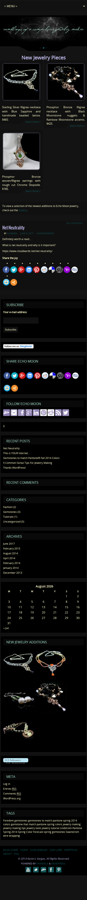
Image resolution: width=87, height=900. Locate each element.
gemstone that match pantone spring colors (36, 824)
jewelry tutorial (50, 828)
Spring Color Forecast (30, 832)
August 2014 (10, 553)
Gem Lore (56, 850)
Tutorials (8, 517)
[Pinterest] (36, 269)
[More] (13, 282)
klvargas (12, 233)
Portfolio (70, 850)
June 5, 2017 (26, 233)
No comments (74, 223)
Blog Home (10, 850)
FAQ (16, 854)
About (7, 854)
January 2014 (11, 568)
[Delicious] (51, 269)
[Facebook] (6, 269)
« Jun (6, 628)
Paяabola (42, 863)
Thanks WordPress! (14, 467)
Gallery (23, 210)
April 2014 (9, 558)
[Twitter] (13, 269)
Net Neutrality (13, 227)
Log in (6, 784)
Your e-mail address (15, 312)
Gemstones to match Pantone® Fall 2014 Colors (31, 458)
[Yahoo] (67, 269)
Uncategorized (45, 233)
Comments (12, 793)
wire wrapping (11, 835)
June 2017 (9, 543)
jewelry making (72, 824)
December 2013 (12, 573)
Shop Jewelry (39, 850)
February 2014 (11, 563)
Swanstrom (72, 832)
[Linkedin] (29, 269)
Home (24, 850)
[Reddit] (44, 269)
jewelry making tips (14, 828)
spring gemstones (54, 832)
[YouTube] (28, 869)
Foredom (8, 820)
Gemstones (10, 512)
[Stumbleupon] (59, 269)
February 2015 (11, 548)
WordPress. (58, 863)
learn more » (33, 122)
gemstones (20, 820)
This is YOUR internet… (16, 453)
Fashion (7, 507)
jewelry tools (33, 828)
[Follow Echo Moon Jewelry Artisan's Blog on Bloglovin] (18, 347)
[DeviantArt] (43, 869)
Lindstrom (66, 828)
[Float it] (6, 282)
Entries (9, 789)
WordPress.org (12, 798)
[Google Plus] (21, 269)
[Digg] (74, 269)
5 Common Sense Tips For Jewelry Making (27, 463)
